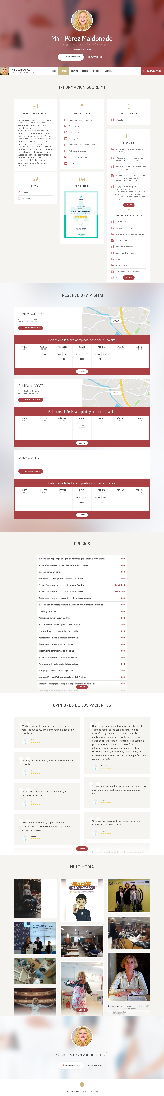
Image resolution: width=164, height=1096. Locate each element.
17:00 (43, 354)
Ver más (129, 205)
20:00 (82, 426)
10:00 (66, 354)
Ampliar (116, 321)
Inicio (54, 71)
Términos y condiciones (90, 1091)
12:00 (105, 354)
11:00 (63, 359)
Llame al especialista (32, 328)
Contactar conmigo (95, 57)
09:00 (59, 354)
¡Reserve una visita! (154, 71)
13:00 (101, 359)
